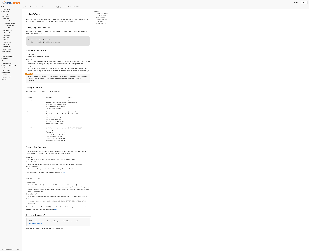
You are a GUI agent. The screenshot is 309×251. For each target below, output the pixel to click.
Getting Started (6, 9)
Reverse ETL (5, 58)
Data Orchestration (7, 63)
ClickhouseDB (8, 30)
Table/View (9, 28)
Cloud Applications (8, 14)
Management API (6, 77)
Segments (5, 61)
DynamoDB (7, 33)
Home (296, 2)
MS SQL (6, 37)
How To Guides (6, 70)
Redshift (6, 44)
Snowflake (7, 46)
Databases (6, 16)
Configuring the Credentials (102, 13)
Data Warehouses (7, 54)
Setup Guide (8, 21)
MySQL (6, 39)
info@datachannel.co (35, 223)
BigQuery (6, 18)
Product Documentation (7, 7)
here (64, 172)
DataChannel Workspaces (9, 65)
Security (4, 74)
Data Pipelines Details (100, 15)
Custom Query (10, 25)
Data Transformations (8, 56)
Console (304, 2)
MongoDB (7, 35)
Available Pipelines (10, 23)
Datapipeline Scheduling (101, 19)
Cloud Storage (7, 49)
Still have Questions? (100, 23)
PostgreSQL (7, 42)
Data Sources (5, 11)
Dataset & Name (99, 21)
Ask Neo (4, 79)
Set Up (4, 68)
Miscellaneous (7, 51)
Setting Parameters (100, 17)
